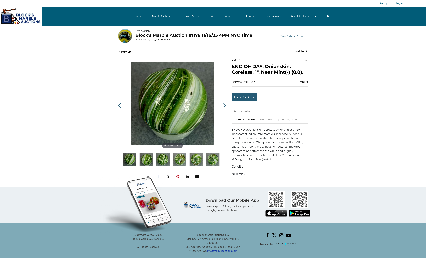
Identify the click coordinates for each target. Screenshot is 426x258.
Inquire (303, 81)
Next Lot (300, 51)
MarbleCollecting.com (304, 16)
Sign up (383, 3)
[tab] (243, 121)
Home (138, 16)
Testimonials (273, 16)
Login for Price (244, 97)
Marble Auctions (162, 16)
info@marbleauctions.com (222, 251)
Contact (250, 16)
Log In (399, 3)
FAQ (212, 16)
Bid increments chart (241, 111)
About (229, 16)
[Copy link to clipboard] (149, 177)
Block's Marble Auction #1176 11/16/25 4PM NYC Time (193, 35)
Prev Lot (126, 51)
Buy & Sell (191, 16)
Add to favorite (306, 60)
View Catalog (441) (291, 36)
